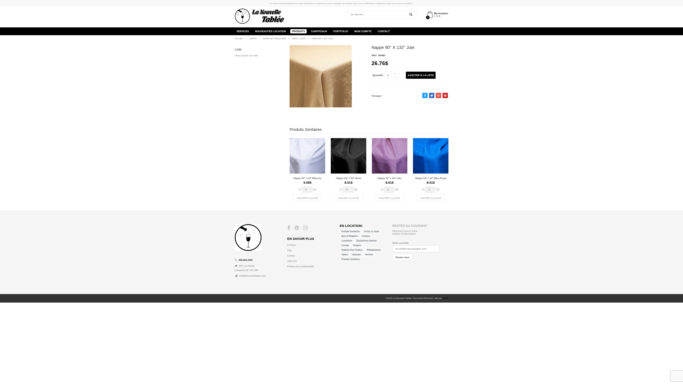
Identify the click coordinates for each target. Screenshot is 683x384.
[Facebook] (288, 228)
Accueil (239, 39)
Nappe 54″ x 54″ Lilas (389, 178)
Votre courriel (400, 242)
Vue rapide (319, 161)
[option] (307, 171)
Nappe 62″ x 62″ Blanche (307, 178)
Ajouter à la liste (421, 75)
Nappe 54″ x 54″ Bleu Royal (430, 178)
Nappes (253, 39)
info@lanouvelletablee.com (252, 276)
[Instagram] (305, 228)
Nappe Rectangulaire (274, 39)
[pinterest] (297, 228)
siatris (445, 298)
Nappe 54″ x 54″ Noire (348, 178)
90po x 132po (299, 39)
